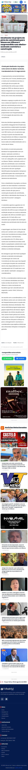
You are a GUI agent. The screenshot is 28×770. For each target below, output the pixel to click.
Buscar (3, 718)
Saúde (3, 752)
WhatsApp (9, 358)
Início (2, 35)
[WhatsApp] (2, 699)
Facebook (21, 358)
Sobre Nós (4, 725)
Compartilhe (5, 714)
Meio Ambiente (5, 750)
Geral (6, 35)
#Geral (3, 56)
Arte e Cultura (5, 754)
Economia (4, 746)
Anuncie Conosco (6, 727)
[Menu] (25, 2)
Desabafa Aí (5, 712)
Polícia (3, 748)
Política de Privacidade (7, 729)
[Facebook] (6, 699)
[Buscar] (21, 2)
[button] (14, 24)
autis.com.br (18, 768)
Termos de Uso (5, 731)
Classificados (5, 716)
